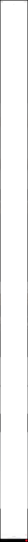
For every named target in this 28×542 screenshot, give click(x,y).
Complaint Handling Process (20, 539)
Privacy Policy (15, 539)
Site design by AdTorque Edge (4, 540)
